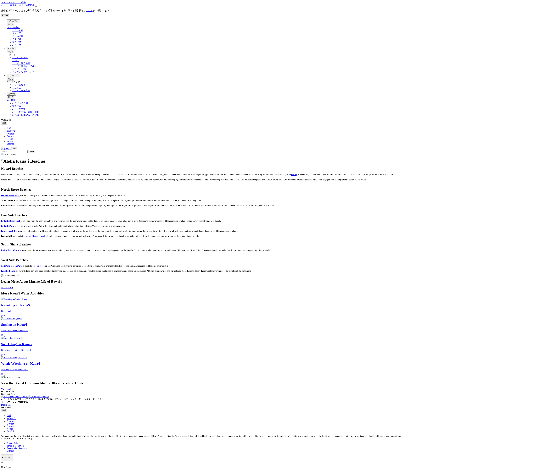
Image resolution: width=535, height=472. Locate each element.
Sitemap (10, 451)
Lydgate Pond (7, 226)
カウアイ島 (17, 30)
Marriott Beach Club (37, 236)
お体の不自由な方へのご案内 (26, 115)
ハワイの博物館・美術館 (24, 66)
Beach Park (10, 195)
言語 (4, 123)
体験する (11, 48)
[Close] (36, 6)
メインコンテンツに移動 (13, 2)
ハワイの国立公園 (21, 63)
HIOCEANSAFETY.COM (99, 179)
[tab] (267, 5)
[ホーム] (6, 148)
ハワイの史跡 (19, 69)
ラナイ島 (16, 39)
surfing (294, 174)
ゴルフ (15, 60)
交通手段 (16, 106)
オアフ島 (16, 33)
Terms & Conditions (16, 446)
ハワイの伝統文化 (21, 90)
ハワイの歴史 (19, 85)
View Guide (6, 389)
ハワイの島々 (13, 21)
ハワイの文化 (13, 75)
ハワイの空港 (19, 109)
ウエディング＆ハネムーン (25, 72)
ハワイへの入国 (20, 103)
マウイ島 (16, 42)
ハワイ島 (16, 45)
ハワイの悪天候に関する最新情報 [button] (18, 5)
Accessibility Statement (17, 448)
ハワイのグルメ (20, 57)
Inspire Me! (6, 405)
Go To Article (7, 287)
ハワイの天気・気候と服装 (25, 112)
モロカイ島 (17, 36)
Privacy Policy (13, 443)
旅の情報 (11, 94)
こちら (89, 10)
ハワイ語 (16, 87)
